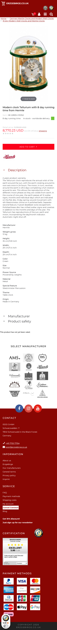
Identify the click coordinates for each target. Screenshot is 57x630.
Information (13, 454)
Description (17, 170)
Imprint (6, 479)
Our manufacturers (12, 468)
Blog (5, 511)
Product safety (19, 321)
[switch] (5, 626)
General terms (9, 472)
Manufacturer (19, 316)
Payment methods (11, 496)
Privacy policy (9, 475)
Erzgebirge (8, 464)
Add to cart (27, 147)
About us (7, 460)
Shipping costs (9, 500)
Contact (9, 418)
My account (8, 504)
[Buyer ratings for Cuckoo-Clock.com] (15, 552)
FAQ (5, 492)
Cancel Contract (10, 507)
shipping (43, 131)
